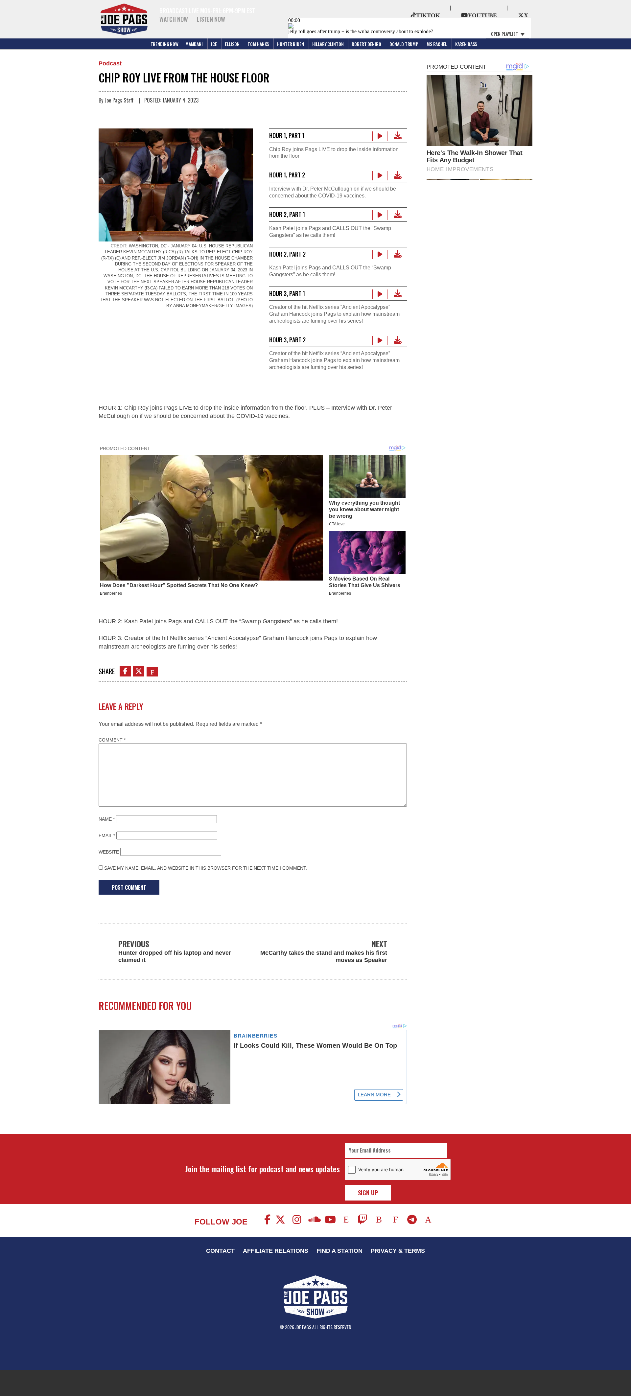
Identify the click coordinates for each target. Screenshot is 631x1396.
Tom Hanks (258, 43)
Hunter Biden (290, 43)
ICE (214, 43)
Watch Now (173, 19)
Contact (220, 1250)
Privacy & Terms (398, 1250)
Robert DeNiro (366, 43)
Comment (112, 740)
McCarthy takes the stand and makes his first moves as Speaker (323, 956)
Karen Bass (466, 43)
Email (107, 835)
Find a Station (339, 1250)
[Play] (379, 136)
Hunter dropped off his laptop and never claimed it (174, 956)
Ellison (232, 43)
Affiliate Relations (275, 1250)
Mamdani (194, 43)
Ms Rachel (437, 43)
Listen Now (211, 19)
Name (107, 819)
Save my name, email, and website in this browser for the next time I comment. (205, 868)
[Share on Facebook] (125, 671)
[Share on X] (138, 671)
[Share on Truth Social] (152, 672)
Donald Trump (403, 43)
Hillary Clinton (328, 43)
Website (109, 852)
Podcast (110, 63)
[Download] (398, 135)
